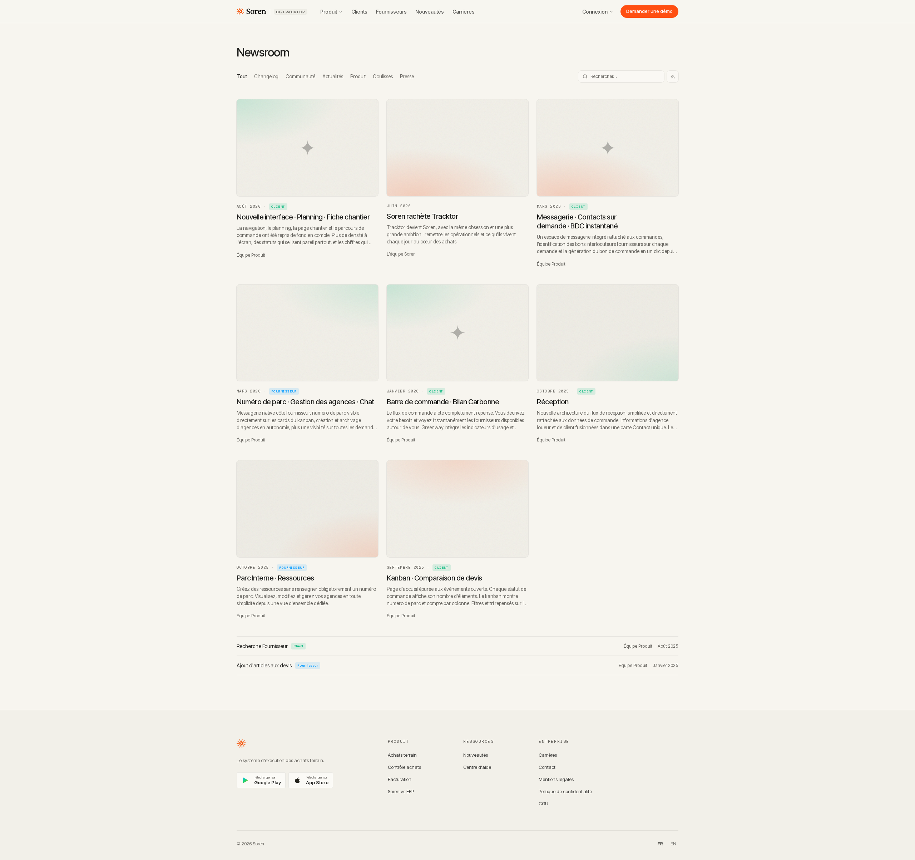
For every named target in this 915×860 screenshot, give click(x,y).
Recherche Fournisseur (270, 646)
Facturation (399, 779)
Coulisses (383, 76)
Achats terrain (402, 755)
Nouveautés (429, 12)
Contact (547, 767)
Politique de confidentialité (565, 791)
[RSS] (672, 76)
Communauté (300, 76)
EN (673, 843)
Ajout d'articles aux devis (277, 665)
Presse (407, 76)
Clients (359, 12)
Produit (328, 12)
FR (660, 843)
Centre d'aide (477, 767)
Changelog (266, 76)
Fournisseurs (391, 12)
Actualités (332, 76)
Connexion (595, 12)
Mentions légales (556, 779)
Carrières (463, 12)
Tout (242, 76)
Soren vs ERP (401, 791)
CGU (543, 803)
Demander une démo (649, 11)
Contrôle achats (404, 767)
